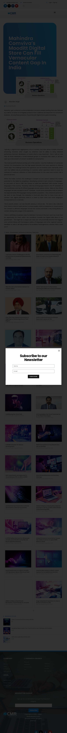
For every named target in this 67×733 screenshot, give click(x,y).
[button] (59, 350)
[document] (33, 366)
